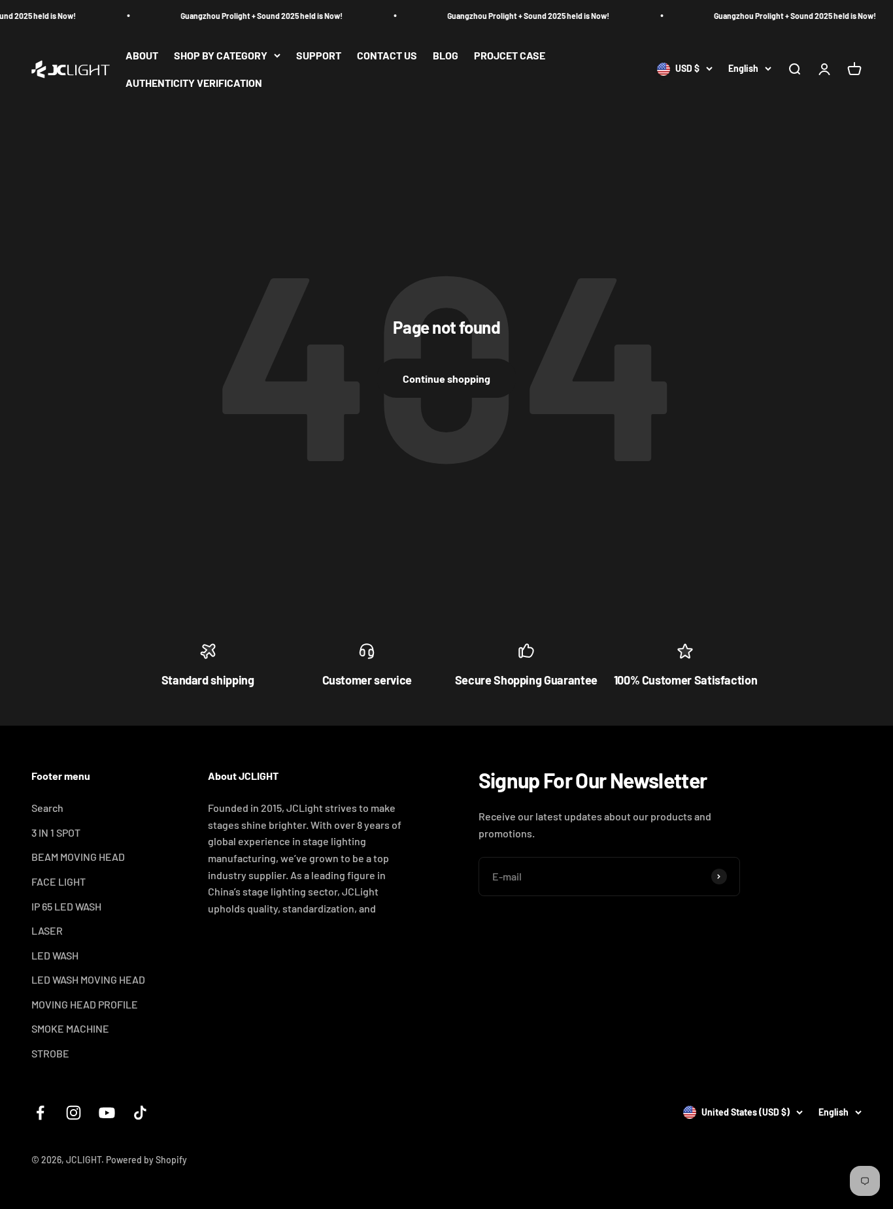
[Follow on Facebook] (40, 1112)
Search (47, 807)
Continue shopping (446, 378)
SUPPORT (318, 55)
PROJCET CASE (509, 55)
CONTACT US (387, 55)
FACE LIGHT (58, 881)
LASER (47, 930)
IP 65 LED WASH (66, 906)
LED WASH (54, 955)
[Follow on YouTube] (107, 1112)
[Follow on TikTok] (140, 1112)
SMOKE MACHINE (70, 1028)
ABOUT (142, 55)
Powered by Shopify (146, 1159)
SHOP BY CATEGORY (220, 55)
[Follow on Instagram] (73, 1112)
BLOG (445, 55)
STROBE (50, 1053)
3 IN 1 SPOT (55, 832)
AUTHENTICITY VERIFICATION (194, 82)
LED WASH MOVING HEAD (88, 979)
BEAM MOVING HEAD (78, 856)
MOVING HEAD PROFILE (84, 1004)
